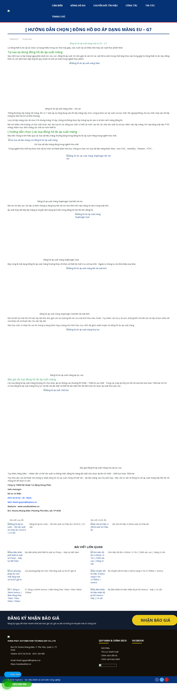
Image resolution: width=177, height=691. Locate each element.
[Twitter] (162, 680)
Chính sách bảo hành (110, 659)
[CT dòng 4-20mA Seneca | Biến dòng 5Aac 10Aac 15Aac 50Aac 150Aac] (15, 595)
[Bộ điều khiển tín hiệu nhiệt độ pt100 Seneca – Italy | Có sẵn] (98, 594)
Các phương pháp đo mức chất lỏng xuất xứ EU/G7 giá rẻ (50, 571)
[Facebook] (157, 680)
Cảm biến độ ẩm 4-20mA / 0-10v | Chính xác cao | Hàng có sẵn (136, 552)
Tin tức (150, 5)
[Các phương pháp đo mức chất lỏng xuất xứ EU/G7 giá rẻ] (15, 575)
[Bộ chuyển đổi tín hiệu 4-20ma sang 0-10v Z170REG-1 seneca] (98, 576)
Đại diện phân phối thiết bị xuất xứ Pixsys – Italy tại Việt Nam (52, 552)
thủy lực (38, 386)
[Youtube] (167, 680)
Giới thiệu (105, 648)
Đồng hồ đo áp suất (75, 24)
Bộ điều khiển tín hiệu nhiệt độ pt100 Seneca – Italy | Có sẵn (135, 589)
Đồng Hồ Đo (78, 5)
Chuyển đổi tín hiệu (105, 5)
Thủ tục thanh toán (110, 651)
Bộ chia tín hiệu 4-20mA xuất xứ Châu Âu (130, 524)
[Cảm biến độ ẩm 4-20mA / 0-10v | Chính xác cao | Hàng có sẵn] (98, 558)
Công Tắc (131, 5)
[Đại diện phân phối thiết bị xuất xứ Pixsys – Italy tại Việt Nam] (15, 556)
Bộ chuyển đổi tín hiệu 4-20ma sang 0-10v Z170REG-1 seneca (135, 571)
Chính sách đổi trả (109, 655)
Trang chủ (58, 16)
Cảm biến (57, 5)
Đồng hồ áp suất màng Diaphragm (55, 314)
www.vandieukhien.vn (28, 506)
